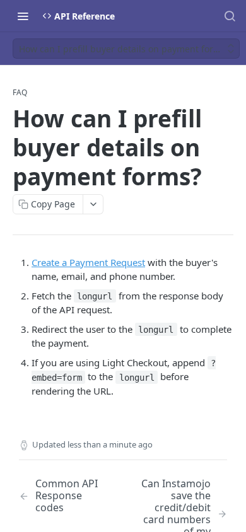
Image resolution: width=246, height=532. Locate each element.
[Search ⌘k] (230, 16)
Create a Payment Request (88, 262)
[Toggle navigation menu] (23, 16)
